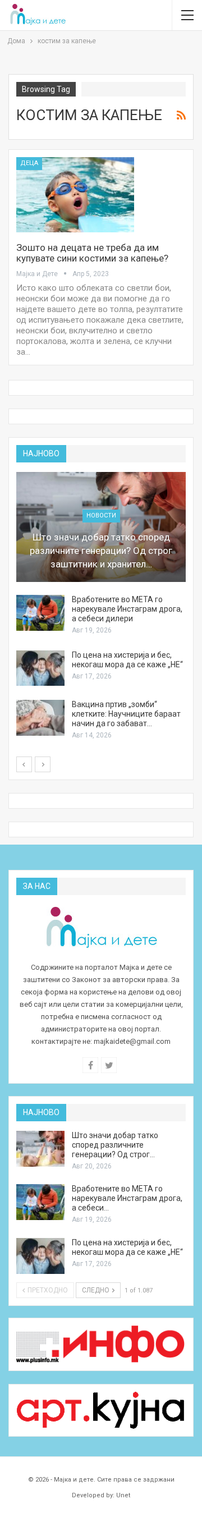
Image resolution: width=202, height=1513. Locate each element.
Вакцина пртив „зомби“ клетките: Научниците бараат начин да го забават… (126, 714)
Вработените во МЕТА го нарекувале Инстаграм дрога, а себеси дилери (127, 609)
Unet (123, 1495)
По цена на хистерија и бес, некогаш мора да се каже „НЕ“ (127, 659)
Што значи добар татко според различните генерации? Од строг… (115, 1145)
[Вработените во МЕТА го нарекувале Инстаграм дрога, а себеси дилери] (40, 613)
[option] (101, 606)
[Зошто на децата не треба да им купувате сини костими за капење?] (75, 194)
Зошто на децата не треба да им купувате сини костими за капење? (92, 253)
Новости (101, 515)
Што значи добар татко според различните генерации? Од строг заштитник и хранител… (101, 550)
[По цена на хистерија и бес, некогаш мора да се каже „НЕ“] (40, 668)
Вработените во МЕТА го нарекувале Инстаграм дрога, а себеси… (127, 1198)
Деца (29, 163)
